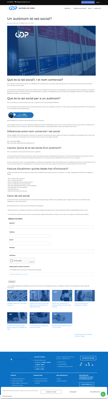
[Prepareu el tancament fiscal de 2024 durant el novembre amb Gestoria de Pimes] (40, 300)
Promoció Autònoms (41, 378)
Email (11, 240)
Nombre (12, 223)
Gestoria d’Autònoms (18, 378)
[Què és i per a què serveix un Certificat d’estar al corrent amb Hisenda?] (62, 300)
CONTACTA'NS (88, 358)
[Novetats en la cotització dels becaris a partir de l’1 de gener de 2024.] (17, 322)
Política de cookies (7, 396)
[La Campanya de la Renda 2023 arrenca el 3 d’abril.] (40, 322)
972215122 (10, 2)
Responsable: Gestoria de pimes (19, 266)
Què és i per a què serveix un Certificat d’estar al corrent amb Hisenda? (61, 305)
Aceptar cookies (51, 392)
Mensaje (12, 247)
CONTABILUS (86, 384)
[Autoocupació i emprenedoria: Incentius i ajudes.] (85, 331)
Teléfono (12, 232)
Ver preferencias (95, 392)
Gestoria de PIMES (17, 381)
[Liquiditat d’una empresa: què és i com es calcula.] (62, 322)
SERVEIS (67, 8)
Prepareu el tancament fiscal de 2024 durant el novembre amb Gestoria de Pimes (39, 305)
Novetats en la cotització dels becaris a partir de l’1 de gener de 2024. (17, 327)
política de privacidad (23, 274)
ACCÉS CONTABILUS (88, 2)
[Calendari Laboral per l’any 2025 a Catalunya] (17, 300)
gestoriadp (12, 23)
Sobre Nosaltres (62, 381)
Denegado (73, 392)
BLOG (90, 8)
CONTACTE (97, 8)
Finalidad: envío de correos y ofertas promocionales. (26, 270)
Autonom (27, 23)
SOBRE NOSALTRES (80, 8)
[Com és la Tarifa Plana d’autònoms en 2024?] (85, 300)
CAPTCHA (12, 255)
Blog (32, 23)
